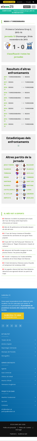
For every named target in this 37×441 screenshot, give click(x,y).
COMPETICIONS (7, 11)
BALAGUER (30, 165)
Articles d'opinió (6, 344)
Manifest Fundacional (8, 397)
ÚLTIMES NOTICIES (17, 13)
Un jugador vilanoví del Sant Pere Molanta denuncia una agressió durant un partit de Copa (17, 271)
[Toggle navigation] (33, 7)
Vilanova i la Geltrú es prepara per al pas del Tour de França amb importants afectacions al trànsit (17, 221)
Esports (27, 7)
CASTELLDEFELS (9, 190)
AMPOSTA (7, 198)
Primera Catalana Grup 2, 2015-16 (24, 11)
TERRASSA (7, 173)
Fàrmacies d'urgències (8, 384)
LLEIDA (29, 190)
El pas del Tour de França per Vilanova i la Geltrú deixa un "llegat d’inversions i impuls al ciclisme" (18, 244)
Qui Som (4, 401)
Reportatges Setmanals (8, 348)
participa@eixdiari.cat (8, 411)
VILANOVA (7, 169)
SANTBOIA (7, 181)
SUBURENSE (31, 194)
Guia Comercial (6, 373)
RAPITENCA (30, 185)
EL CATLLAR (8, 194)
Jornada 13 (10, 36)
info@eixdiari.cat (6, 409)
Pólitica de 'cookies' (25, 427)
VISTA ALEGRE (31, 173)
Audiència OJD (22, 434)
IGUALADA (30, 198)
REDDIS (6, 177)
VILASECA (7, 185)
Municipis (19, 2)
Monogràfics (5, 356)
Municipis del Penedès (8, 352)
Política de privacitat (9, 427)
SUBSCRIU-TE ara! (9, 2)
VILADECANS (31, 169)
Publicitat (13, 434)
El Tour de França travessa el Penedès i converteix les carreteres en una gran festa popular (17, 235)
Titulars (28, 2)
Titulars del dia (6, 340)
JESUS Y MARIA (9, 165)
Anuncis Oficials (6, 380)
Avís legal (19, 430)
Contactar (4, 405)
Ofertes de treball (7, 376)
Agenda (3, 369)
